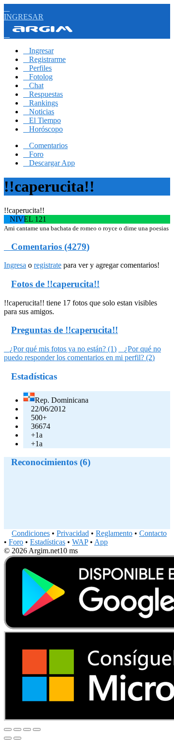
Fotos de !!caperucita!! (55, 284)
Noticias (38, 111)
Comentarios (45, 145)
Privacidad (73, 533)
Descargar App (49, 163)
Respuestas (43, 94)
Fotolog (38, 77)
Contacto (153, 533)
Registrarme (44, 59)
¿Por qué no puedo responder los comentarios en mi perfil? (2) (82, 353)
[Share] (17, 729)
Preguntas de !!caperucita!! (64, 330)
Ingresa (15, 265)
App (101, 542)
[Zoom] (37, 729)
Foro (33, 154)
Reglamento (114, 533)
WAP (80, 542)
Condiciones (31, 533)
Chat (33, 85)
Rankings (40, 103)
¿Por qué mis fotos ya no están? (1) (60, 349)
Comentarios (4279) (46, 247)
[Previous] (8, 738)
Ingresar (38, 50)
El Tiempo (42, 120)
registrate (47, 265)
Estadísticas (47, 542)
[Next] (17, 738)
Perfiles (37, 68)
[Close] (8, 729)
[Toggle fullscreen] (27, 729)
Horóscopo (43, 129)
